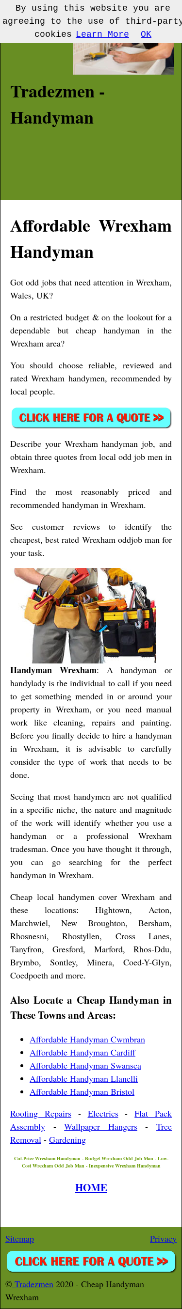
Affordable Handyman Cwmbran (87, 1039)
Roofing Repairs (40, 1113)
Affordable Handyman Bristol (82, 1091)
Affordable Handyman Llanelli (84, 1078)
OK (146, 34)
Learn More (102, 34)
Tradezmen (32, 1284)
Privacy (163, 1238)
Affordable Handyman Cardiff (82, 1052)
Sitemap (19, 1238)
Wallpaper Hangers (100, 1126)
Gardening (67, 1139)
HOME (91, 1187)
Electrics (103, 1113)
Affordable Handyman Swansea (85, 1065)
